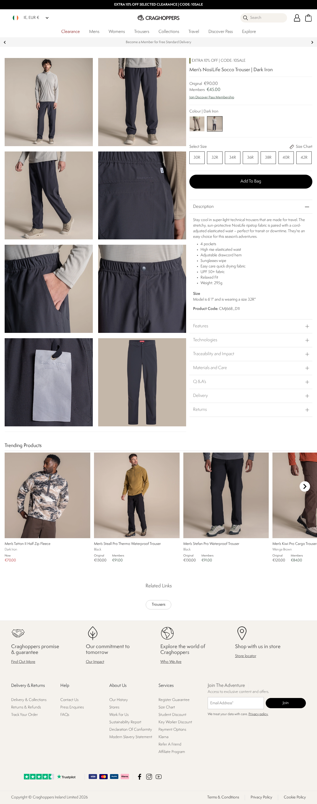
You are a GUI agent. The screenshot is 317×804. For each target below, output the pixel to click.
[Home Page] (158, 18)
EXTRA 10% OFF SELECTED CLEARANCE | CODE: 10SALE (158, 4)
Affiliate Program (171, 752)
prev (5, 42)
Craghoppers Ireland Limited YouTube (159, 777)
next (312, 42)
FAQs (64, 715)
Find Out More (23, 662)
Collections (168, 31)
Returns (200, 409)
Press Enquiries (72, 707)
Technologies (205, 340)
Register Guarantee (174, 700)
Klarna (163, 737)
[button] (250, 100)
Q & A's (199, 381)
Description (203, 206)
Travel (193, 31)
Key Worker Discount (175, 722)
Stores (114, 707)
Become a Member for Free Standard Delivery (158, 42)
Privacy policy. (258, 714)
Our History (118, 700)
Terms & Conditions (223, 797)
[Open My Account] (297, 18)
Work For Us (119, 715)
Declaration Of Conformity (130, 730)
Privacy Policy (261, 797)
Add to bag (250, 181)
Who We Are (170, 662)
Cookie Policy (295, 797)
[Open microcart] (308, 18)
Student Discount (172, 715)
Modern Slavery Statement (130, 737)
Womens (117, 31)
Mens (94, 31)
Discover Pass (220, 31)
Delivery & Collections (28, 700)
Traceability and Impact (213, 354)
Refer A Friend (169, 744)
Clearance (70, 31)
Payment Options (172, 730)
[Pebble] (197, 124)
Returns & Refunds (26, 707)
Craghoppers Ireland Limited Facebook (139, 777)
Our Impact (95, 662)
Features (200, 326)
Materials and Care (210, 368)
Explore (249, 31)
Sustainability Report (125, 722)
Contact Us (69, 700)
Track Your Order (24, 715)
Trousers (141, 31)
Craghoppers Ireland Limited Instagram (149, 777)
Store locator (245, 656)
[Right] (305, 486)
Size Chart (166, 707)
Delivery (200, 395)
